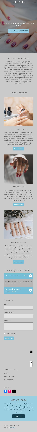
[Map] (18, 358)
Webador (12, 427)
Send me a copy (11, 333)
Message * (7, 320)
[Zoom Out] (31, 365)
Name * (6, 304)
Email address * (8, 312)
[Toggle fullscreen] (31, 352)
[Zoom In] (31, 362)
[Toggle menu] (35, 2)
